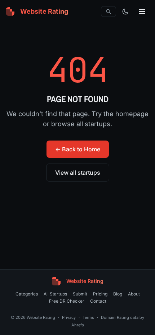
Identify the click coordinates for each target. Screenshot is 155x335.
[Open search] (108, 11)
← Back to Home (77, 149)
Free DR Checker (66, 301)
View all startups (77, 172)
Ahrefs (77, 324)
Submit (80, 294)
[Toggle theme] (125, 11)
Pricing (100, 294)
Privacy (69, 317)
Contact (98, 301)
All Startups (55, 294)
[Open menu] (142, 11)
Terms (88, 317)
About (134, 294)
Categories (26, 294)
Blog (117, 294)
